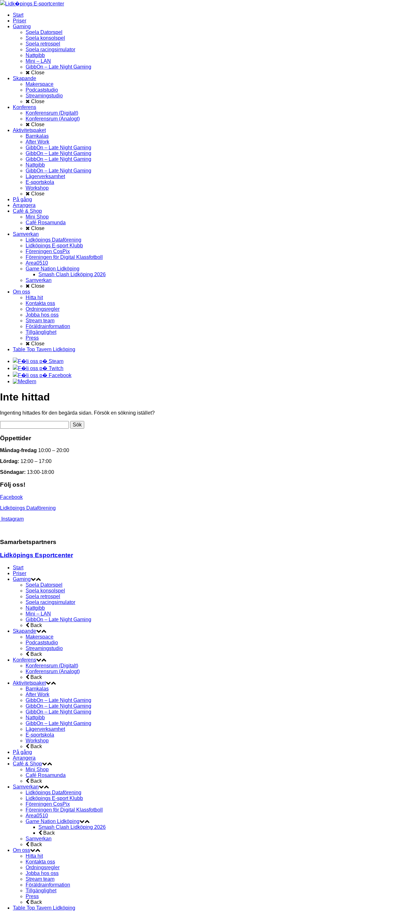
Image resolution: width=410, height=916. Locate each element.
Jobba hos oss (42, 873)
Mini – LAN (38, 613)
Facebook (11, 497)
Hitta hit (34, 856)
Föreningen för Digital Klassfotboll (64, 810)
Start (18, 567)
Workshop (37, 740)
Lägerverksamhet (45, 729)
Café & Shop (27, 763)
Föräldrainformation (48, 884)
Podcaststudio (42, 642)
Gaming (22, 579)
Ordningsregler (43, 867)
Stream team (40, 879)
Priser (19, 573)
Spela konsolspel (45, 590)
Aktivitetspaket (29, 683)
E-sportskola (40, 735)
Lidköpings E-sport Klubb (54, 798)
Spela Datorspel (44, 585)
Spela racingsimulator (50, 602)
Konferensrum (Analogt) (53, 671)
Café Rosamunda (46, 775)
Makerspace (39, 637)
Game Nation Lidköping (52, 821)
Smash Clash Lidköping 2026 (72, 827)
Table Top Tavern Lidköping (44, 908)
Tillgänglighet (41, 890)
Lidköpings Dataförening (28, 508)
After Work (37, 694)
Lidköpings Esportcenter (36, 555)
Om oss (21, 850)
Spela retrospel (43, 596)
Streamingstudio (44, 648)
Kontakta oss (40, 861)
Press (32, 896)
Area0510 (37, 815)
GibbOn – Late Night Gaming (58, 619)
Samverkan (26, 786)
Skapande (24, 631)
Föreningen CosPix (48, 804)
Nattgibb (35, 608)
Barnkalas (37, 688)
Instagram (12, 519)
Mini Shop (37, 769)
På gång (22, 752)
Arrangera (24, 758)
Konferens (24, 660)
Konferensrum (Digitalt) (52, 665)
